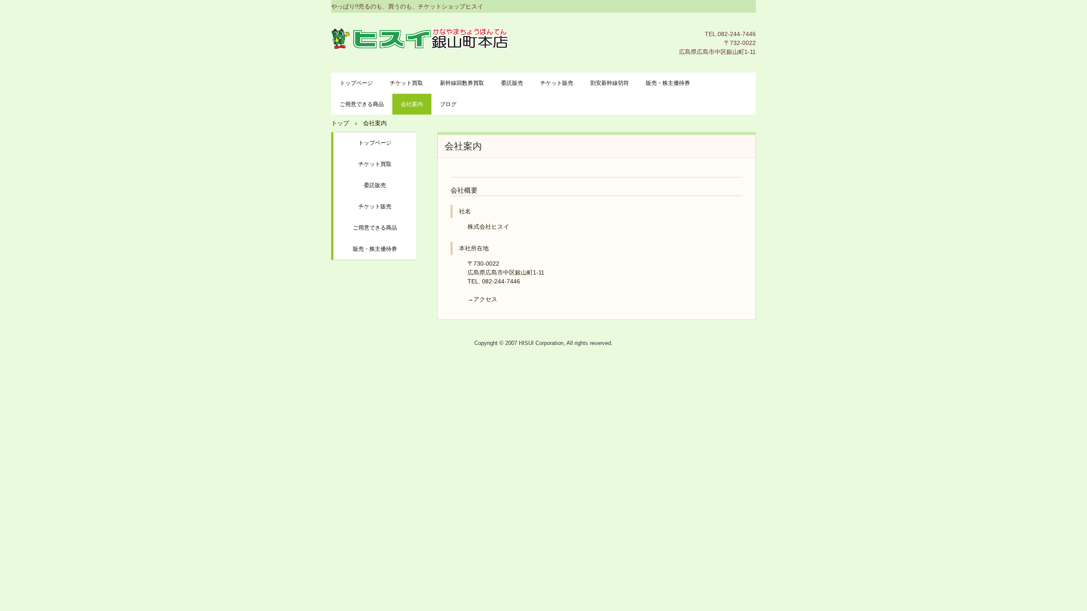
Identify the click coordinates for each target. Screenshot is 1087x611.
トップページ (356, 83)
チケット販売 (556, 83)
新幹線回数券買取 (462, 83)
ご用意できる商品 (362, 104)
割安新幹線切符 (609, 83)
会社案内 (412, 104)
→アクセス (482, 299)
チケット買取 (406, 83)
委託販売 (512, 83)
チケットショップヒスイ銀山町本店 (420, 38)
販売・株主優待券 (668, 83)
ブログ (448, 104)
